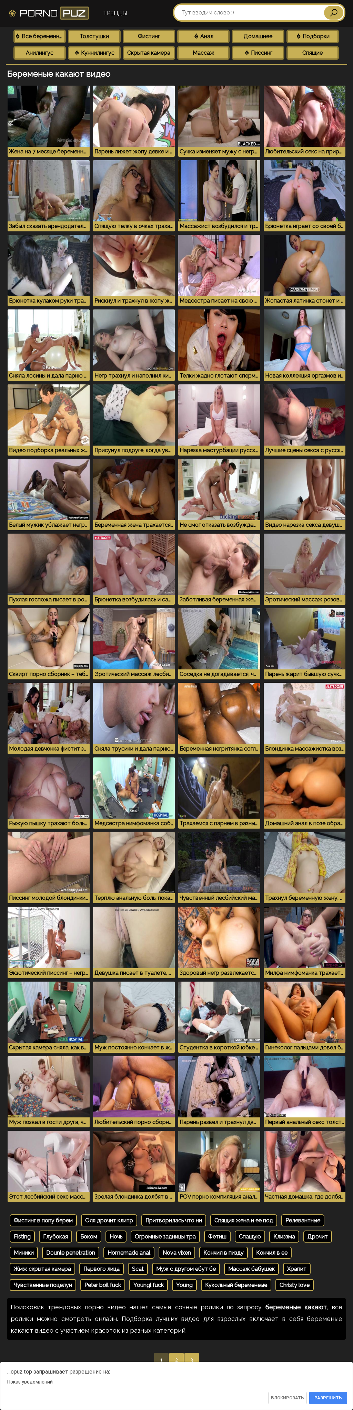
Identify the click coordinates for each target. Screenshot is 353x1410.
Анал (206, 36)
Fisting (22, 1236)
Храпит (296, 1269)
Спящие (312, 53)
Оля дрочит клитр (109, 1220)
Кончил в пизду (223, 1252)
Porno (51, 13)
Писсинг (261, 53)
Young (184, 1285)
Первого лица (101, 1269)
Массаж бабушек (251, 1269)
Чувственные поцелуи (43, 1285)
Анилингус (39, 53)
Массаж (203, 53)
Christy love (295, 1285)
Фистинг (149, 36)
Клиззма (284, 1236)
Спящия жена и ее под (243, 1220)
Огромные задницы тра (165, 1236)
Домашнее (258, 36)
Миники (24, 1252)
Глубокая (55, 1236)
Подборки (315, 36)
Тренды (115, 13)
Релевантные (302, 1220)
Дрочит (317, 1236)
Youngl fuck (148, 1285)
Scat (138, 1269)
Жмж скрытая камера (42, 1269)
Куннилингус (97, 53)
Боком (88, 1236)
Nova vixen (177, 1252)
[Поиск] (333, 13)
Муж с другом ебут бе (186, 1269)
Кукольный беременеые (236, 1285)
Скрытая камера (148, 53)
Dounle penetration (70, 1252)
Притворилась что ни (173, 1220)
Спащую (250, 1236)
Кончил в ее (272, 1252)
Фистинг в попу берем (43, 1220)
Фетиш (217, 1236)
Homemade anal (129, 1252)
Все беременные (43, 36)
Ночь (116, 1236)
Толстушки (94, 36)
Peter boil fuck (102, 1285)
